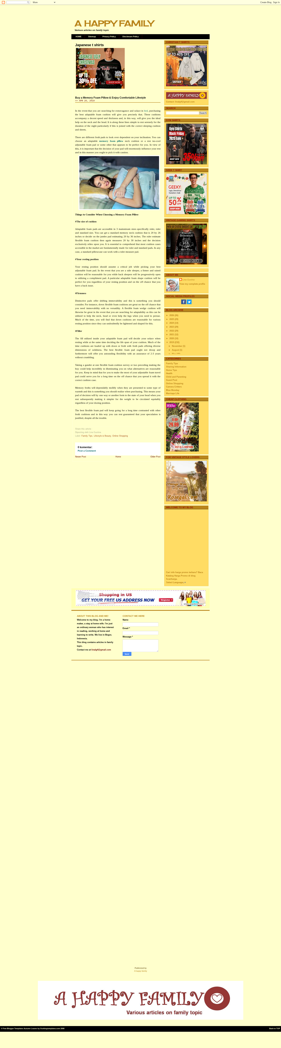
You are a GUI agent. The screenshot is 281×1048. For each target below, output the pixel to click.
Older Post (155, 456)
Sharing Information (176, 366)
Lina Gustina (188, 279)
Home (118, 456)
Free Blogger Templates (13, 1028)
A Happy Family (114, 23)
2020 (172, 338)
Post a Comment (87, 450)
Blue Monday (172, 390)
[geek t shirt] (186, 213)
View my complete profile (192, 284)
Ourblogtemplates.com (50, 1028)
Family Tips (87, 436)
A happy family (140, 971)
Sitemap (92, 37)
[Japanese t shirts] (100, 88)
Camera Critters (174, 386)
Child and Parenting (176, 377)
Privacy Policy (109, 37)
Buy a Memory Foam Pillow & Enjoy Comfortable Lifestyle (110, 97)
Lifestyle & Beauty (102, 436)
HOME (78, 37)
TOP (278, 1028)
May (174, 354)
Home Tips (171, 370)
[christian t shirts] (186, 85)
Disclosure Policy (130, 37)
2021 (172, 334)
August (176, 350)
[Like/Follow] (183, 303)
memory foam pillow (111, 141)
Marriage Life (172, 393)
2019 (172, 342)
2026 (172, 315)
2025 (172, 319)
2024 (172, 323)
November (177, 346)
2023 (172, 327)
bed (146, 110)
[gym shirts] (186, 163)
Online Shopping (120, 436)
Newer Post (80, 456)
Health (169, 373)
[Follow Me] (189, 303)
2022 (172, 331)
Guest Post (171, 380)
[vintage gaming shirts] (186, 264)
